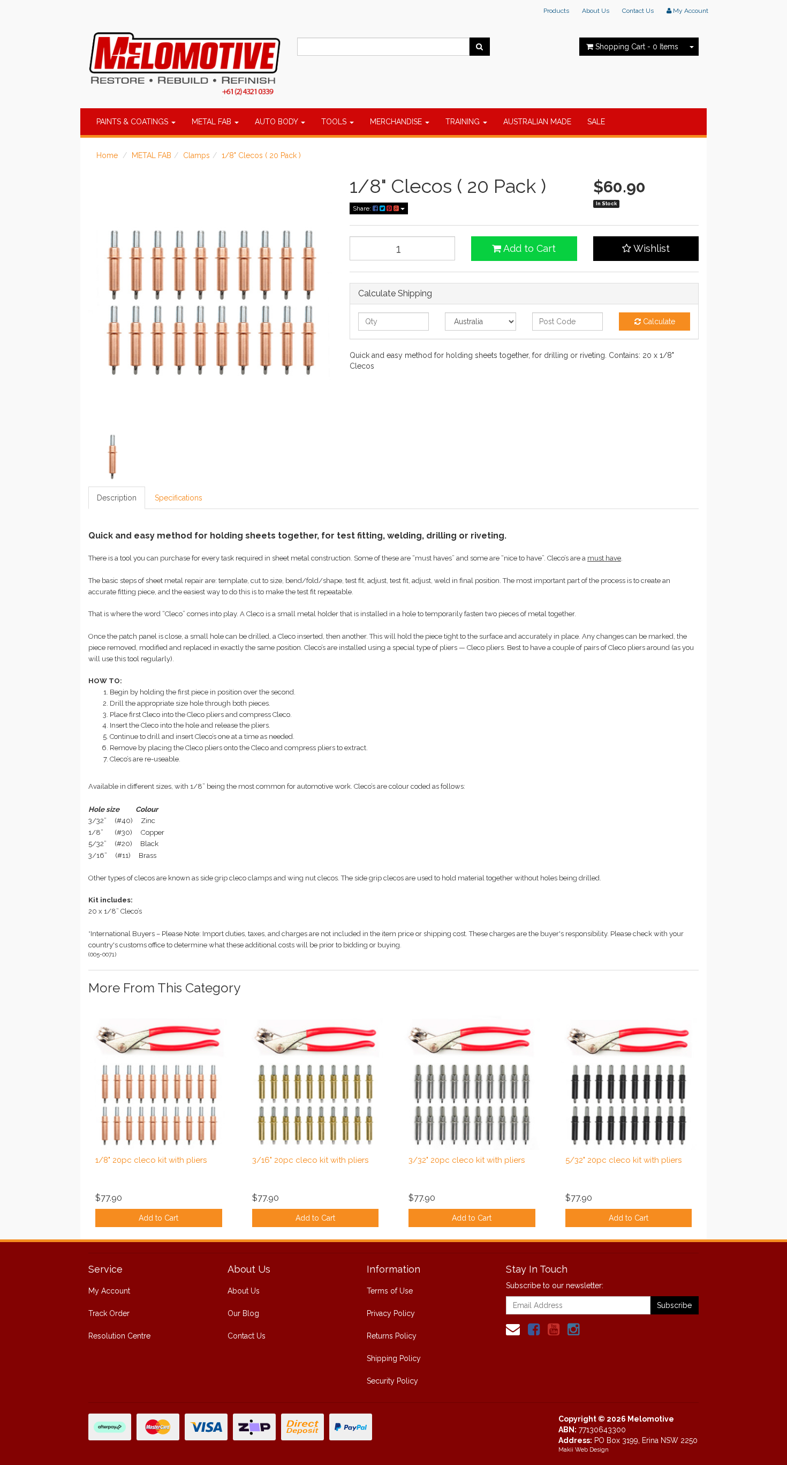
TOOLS (335, 121)
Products (556, 10)
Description (117, 498)
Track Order (109, 1313)
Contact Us (638, 10)
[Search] (479, 47)
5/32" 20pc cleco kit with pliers (623, 1160)
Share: (363, 208)
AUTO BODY (277, 121)
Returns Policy (392, 1336)
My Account (109, 1291)
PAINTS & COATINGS (133, 121)
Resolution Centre (119, 1336)
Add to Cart (528, 248)
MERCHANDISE (397, 121)
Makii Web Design (583, 1449)
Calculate (658, 321)
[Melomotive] (184, 61)
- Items (636, 46)
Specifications (178, 498)
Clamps (196, 155)
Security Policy (392, 1381)
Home (107, 155)
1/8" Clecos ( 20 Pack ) (261, 155)
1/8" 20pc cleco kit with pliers (151, 1160)
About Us (595, 10)
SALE (596, 121)
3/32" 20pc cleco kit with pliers (466, 1160)
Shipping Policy (394, 1358)
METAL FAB (212, 121)
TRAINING (463, 121)
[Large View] (113, 456)
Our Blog (243, 1313)
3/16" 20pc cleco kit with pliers (310, 1160)
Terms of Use (390, 1291)
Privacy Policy (391, 1313)
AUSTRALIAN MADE (537, 121)
